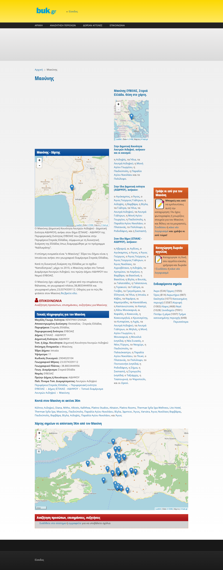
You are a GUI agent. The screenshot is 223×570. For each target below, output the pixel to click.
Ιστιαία (142, 294)
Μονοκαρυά (121, 336)
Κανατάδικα (139, 302)
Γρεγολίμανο (134, 290)
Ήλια (133, 159)
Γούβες (118, 290)
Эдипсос (127, 411)
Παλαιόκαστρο (122, 352)
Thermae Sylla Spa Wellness (152, 407)
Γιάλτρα (121, 207)
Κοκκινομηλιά (122, 317)
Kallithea (85, 407)
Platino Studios (99, 407)
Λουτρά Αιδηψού (123, 163)
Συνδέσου (160, 227)
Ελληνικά (119, 294)
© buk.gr (104, 225)
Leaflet (79, 225)
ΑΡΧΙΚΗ (39, 25)
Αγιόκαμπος (123, 196)
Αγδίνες (134, 248)
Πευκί (140, 356)
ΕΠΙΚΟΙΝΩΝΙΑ (117, 25)
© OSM (90, 225)
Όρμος (170, 290)
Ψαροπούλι (138, 379)
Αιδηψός (121, 159)
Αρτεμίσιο (119, 271)
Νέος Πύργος (121, 344)
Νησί (178, 306)
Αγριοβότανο (121, 267)
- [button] (39, 165)
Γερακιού (121, 287)
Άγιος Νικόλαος (123, 264)
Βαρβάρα (132, 204)
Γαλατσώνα (140, 283)
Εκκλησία (159, 298)
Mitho (66, 407)
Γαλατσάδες (123, 283)
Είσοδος (73, 11)
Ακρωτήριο (173, 294)
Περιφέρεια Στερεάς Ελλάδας (51, 385)
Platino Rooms (127, 407)
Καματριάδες (121, 302)
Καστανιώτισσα (125, 306)
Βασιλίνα (119, 279)
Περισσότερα (180, 321)
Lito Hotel (175, 407)
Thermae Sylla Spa (45, 411)
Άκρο (156, 290)
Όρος (157, 294)
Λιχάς (136, 321)
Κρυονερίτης (140, 317)
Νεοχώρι (138, 344)
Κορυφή (177, 302)
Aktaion (114, 407)
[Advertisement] (111, 44)
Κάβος (117, 298)
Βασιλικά (134, 275)
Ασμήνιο (135, 271)
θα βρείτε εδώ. (69, 293)
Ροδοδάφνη (120, 231)
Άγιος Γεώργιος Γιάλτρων (128, 200)
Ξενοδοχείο (167, 310)
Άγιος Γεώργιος (137, 256)
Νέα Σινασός (134, 340)
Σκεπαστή (140, 231)
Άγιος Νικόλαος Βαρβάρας (166, 411)
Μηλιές (133, 329)
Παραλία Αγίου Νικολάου (128, 223)
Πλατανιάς (120, 227)
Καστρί (142, 306)
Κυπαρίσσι (123, 321)
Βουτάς (142, 279)
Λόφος (165, 306)
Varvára (145, 411)
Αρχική (39, 69)
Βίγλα (144, 204)
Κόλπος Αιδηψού (44, 407)
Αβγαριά (121, 248)
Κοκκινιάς (132, 313)
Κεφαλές (118, 313)
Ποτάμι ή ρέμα (162, 314)
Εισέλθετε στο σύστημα (53, 523)
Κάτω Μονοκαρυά (126, 310)
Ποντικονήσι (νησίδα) (126, 363)
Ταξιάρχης (132, 375)
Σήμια (134, 367)
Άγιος (136, 196)
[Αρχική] (46, 11)
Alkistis (75, 407)
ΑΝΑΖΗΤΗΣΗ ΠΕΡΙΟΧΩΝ (63, 25)
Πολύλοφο (120, 178)
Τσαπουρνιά (121, 379)
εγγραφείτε (75, 523)
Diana (58, 407)
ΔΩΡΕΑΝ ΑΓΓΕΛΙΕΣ (92, 25)
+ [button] (39, 160)
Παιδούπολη (121, 171)
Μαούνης (64, 392)
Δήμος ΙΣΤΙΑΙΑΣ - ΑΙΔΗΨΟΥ (63, 388)
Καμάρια (130, 298)
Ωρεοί (124, 383)
